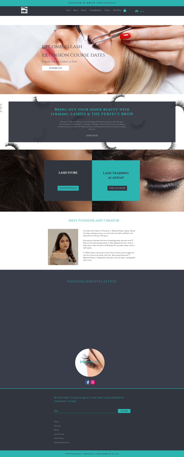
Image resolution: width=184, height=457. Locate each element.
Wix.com (115, 454)
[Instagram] (93, 382)
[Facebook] (87, 382)
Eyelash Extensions (61, 442)
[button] (124, 10)
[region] (63, 247)
